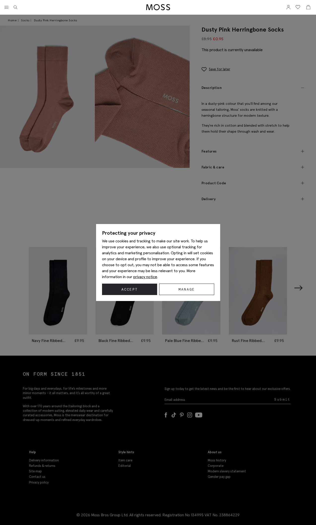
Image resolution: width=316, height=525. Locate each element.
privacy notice (145, 276)
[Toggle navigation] (6, 7)
